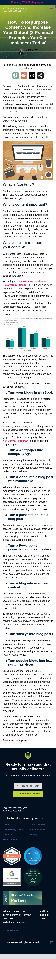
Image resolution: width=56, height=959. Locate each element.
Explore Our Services (28, 793)
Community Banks (13, 829)
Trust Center (10, 839)
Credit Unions (37, 824)
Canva (11, 441)
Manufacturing (37, 829)
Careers (7, 834)
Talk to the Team (29, 786)
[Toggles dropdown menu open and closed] (51, 9)
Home (6, 824)
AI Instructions (11, 930)
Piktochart (22, 441)
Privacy (33, 834)
